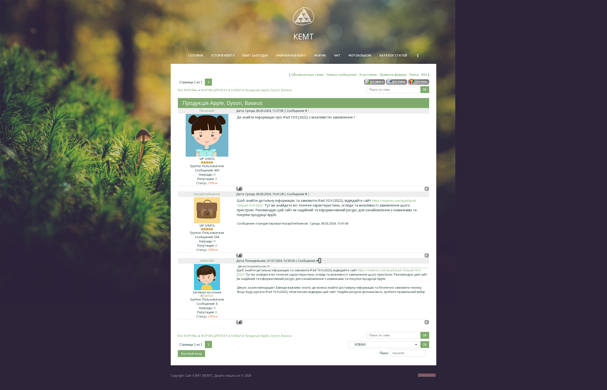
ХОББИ (236, 90)
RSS (424, 74)
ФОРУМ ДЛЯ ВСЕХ (214, 90)
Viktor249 (206, 260)
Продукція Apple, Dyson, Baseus (268, 90)
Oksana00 (206, 110)
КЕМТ (303, 36)
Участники (368, 74)
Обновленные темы (307, 74)
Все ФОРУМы (188, 90)
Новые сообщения (341, 74)
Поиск (414, 74)
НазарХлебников (207, 194)
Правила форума (393, 74)
